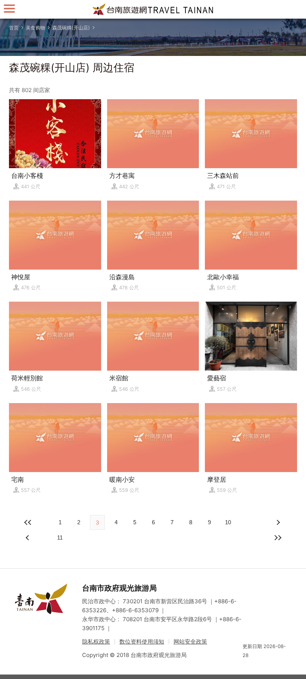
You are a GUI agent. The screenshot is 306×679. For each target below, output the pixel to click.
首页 (14, 28)
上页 (277, 522)
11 (60, 537)
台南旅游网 (153, 9)
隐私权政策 (96, 641)
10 (228, 522)
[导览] (9, 8)
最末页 (277, 537)
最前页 (28, 522)
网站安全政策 (190, 641)
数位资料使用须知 (141, 641)
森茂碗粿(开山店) (71, 28)
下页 (28, 537)
